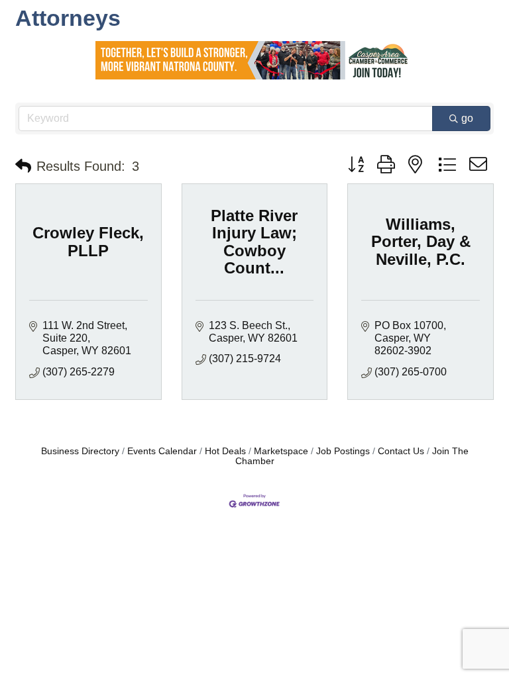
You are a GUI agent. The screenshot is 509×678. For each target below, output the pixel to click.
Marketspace (281, 451)
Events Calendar (162, 451)
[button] (23, 166)
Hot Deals (225, 451)
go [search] (467, 118)
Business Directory (80, 451)
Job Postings (343, 451)
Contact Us (401, 451)
